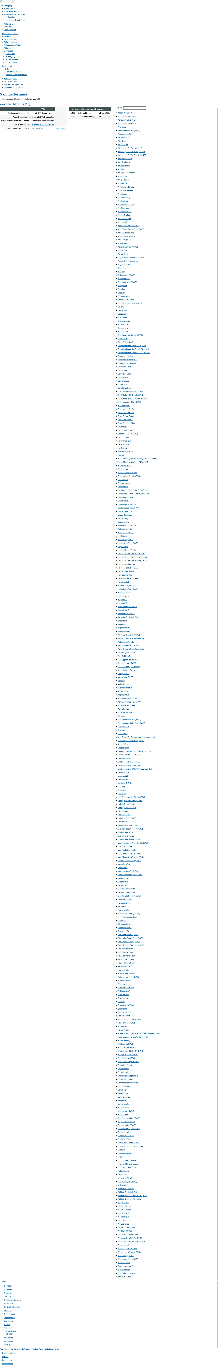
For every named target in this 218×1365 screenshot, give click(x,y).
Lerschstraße (123, 772)
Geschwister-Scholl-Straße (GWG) (132, 490)
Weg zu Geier (123, 1203)
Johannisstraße (124, 631)
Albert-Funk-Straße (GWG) (129, 130)
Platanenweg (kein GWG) (128, 977)
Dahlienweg (122, 370)
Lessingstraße (123, 776)
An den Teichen (124, 215)
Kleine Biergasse (125, 684)
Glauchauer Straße (125, 497)
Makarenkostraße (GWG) (128, 825)
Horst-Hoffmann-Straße (127, 607)
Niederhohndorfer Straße (128, 917)
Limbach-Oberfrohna (12, 1307)
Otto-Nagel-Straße (125, 949)
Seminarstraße (124, 1097)
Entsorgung (7, 6)
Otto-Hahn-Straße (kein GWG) (130, 938)
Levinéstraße (123, 779)
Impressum (7, 1360)
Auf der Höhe (123, 254)
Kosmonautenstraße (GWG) (129, 719)
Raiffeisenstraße (124, 1012)
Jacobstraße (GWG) (126, 614)
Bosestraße (122, 314)
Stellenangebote (10, 39)
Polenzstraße (123, 998)
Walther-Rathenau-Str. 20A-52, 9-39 (132, 1196)
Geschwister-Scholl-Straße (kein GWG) (134, 494)
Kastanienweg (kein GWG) (129, 666)
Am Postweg (123, 201)
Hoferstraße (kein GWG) (128, 589)
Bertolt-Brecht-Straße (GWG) (130, 303)
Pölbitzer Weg (123, 995)
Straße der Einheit (125, 1139)
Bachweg (121, 271)
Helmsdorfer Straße (126, 571)
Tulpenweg (122, 1174)
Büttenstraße (123, 331)
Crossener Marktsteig (127, 363)
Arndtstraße (122, 243)
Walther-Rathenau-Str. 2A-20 (129, 1199)
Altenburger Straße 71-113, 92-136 (132, 155)
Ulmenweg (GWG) (125, 1178)
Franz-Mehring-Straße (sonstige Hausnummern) (138, 458)
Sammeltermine (10, 8)
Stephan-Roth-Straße (126, 1121)
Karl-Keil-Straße (124, 656)
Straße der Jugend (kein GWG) (130, 1146)
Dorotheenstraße (125, 388)
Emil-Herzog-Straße (126, 409)
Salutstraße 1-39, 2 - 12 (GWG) (131, 1051)
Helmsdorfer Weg (125, 575)
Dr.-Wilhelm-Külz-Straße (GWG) (131, 395)
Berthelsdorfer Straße (126, 300)
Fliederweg (122, 448)
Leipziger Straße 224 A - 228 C (130, 765)
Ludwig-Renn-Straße (126, 804)
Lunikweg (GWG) (125, 815)
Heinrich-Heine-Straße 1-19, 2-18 (131, 554)
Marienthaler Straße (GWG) (129, 839)
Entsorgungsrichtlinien (13, 45)
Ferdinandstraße (124, 441)
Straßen (119, 108)
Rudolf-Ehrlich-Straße (126, 1047)
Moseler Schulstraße (126, 889)
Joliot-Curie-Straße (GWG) (129, 635)
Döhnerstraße (123, 381)
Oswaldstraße (123, 931)
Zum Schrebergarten (126, 1273)
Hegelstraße (123, 547)
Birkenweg (122, 307)
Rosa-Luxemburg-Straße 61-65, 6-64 (133, 1037)
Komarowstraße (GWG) (128, 698)
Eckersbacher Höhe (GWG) (129, 402)
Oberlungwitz (9, 1318)
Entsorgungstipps (13, 56)
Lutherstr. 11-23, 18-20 (127, 822)
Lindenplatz (122, 790)
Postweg (121, 1002)
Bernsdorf (8, 1286)
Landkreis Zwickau (11, 81)
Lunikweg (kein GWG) (127, 818)
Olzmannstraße (124, 924)
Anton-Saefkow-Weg (126, 236)
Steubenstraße (124, 1132)
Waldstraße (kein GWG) (128, 1192)
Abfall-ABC (8, 27)
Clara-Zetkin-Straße (126, 342)
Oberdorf (9, 1334)
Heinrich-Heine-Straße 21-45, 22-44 (132, 557)
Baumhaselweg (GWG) (127, 282)
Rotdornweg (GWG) (126, 1044)
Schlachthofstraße (125, 1065)
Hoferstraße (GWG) (126, 585)
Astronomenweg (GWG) (128, 247)
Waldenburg (9, 1341)
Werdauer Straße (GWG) (128, 1234)
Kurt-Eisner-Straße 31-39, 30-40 (131, 741)
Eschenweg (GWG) (126, 430)
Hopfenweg (122, 599)
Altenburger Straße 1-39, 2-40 (130, 148)
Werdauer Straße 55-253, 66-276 (131, 1241)
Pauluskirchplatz (124, 966)
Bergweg (121, 293)
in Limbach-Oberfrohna (15, 20)
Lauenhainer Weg (125, 758)
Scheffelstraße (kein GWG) (129, 1062)
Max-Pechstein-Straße (127, 850)
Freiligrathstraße (124, 465)
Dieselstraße (123, 377)
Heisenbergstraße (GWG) (128, 568)
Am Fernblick (123, 183)
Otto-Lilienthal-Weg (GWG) (129, 942)
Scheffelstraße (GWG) (127, 1058)
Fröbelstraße (123, 480)
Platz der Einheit (124, 980)
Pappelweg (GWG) (125, 952)
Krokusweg (122, 730)
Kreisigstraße (123, 726)
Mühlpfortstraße (124, 899)
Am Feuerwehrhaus (126, 187)
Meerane (7, 1310)
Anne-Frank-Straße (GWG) (129, 226)
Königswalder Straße (126, 705)
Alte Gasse (122, 141)
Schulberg (122, 1090)
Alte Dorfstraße (124, 137)
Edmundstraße (124, 405)
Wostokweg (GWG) (126, 1256)
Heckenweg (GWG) (126, 540)
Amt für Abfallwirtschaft (13, 84)
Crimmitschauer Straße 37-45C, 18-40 (133, 349)
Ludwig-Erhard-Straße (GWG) (130, 801)
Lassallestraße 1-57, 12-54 (129, 755)
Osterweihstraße (124, 928)
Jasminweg (122, 624)
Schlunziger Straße (125, 1079)
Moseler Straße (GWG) (127, 892)
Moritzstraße (123, 882)
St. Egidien (8, 1338)
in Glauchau (10, 17)
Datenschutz (7, 1364)
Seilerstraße (123, 1093)
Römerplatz (122, 1026)
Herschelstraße (124, 582)
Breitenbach (11, 1331)
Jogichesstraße (124, 628)
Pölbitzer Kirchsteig (126, 987)
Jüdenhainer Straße (126, 642)
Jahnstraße (122, 621)
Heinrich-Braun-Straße (127, 550)
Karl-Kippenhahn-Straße (128, 659)
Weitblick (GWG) (125, 1231)
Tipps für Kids (11, 62)
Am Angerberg (124, 166)
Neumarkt (122, 906)
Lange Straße (123, 748)
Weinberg (122, 1220)
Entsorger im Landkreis (13, 87)
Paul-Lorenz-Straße (126, 959)
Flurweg (121, 455)
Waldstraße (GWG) (126, 1189)
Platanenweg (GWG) (126, 973)
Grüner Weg (123, 518)
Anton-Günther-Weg (126, 233)
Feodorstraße (123, 437)
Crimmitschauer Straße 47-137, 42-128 (134, 353)
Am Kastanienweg (125, 190)
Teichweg (121, 1157)
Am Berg (121, 169)
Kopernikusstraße (125, 712)
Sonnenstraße (123, 1104)
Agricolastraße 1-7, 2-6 (127, 120)
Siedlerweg (122, 1100)
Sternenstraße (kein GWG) (129, 1129)
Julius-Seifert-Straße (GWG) (129, 645)
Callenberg (8, 1289)
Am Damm (122, 176)
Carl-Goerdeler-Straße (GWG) (130, 335)
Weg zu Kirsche (124, 1210)
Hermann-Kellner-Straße (128, 578)
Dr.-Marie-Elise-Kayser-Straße (130, 391)
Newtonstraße (123, 910)
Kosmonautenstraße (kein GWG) (131, 723)
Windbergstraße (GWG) (127, 1248)
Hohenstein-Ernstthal (12, 1300)
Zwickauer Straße (125, 1277)
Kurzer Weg (123, 744)
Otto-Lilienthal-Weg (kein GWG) (131, 945)
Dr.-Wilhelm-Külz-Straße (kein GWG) (133, 398)
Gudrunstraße (123, 522)
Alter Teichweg (124, 162)
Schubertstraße (124, 1086)
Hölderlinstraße (124, 592)
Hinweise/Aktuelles (10, 33)
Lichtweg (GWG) (125, 783)
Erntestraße (122, 427)
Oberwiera (8, 1321)
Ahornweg (122, 127)
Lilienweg (121, 786)
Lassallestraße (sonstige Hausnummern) (134, 751)
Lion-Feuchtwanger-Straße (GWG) (132, 797)
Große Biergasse (125, 515)
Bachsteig (122, 268)
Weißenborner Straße (126, 1227)
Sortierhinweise (12, 59)
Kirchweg (121, 681)
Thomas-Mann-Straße (127, 1160)
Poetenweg (122, 984)
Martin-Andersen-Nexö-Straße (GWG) (133, 843)
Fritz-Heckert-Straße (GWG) (129, 476)
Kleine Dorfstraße (125, 688)
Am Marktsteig (124, 197)
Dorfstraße (122, 384)
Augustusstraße (124, 264)
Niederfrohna (9, 1314)
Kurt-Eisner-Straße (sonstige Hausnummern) (136, 737)
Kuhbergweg (123, 734)
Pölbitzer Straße (124, 991)
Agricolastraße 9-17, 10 (127, 123)
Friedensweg (123, 469)
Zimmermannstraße (126, 1266)
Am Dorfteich (123, 180)
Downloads (8, 51)
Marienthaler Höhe (125, 832)
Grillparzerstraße (125, 511)
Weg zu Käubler (124, 1206)
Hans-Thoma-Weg (125, 532)
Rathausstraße (124, 1016)
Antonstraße (123, 240)
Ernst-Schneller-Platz (126, 423)
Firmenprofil (7, 66)
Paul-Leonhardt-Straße (127, 956)
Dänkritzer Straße (125, 374)
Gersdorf (7, 1293)
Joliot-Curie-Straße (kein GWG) (131, 638)
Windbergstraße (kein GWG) (129, 1252)
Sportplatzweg (123, 1107)
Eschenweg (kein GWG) (128, 434)
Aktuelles (7, 36)
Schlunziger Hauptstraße (128, 1076)
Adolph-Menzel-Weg (126, 113)
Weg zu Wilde (123, 1213)
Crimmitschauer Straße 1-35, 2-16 (132, 346)
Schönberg (8, 1328)
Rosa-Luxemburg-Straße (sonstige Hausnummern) (139, 1033)
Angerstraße (123, 222)
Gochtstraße (123, 501)
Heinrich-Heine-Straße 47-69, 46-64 (132, 561)
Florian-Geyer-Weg (125, 451)
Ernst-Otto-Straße (125, 420)
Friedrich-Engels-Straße (127, 473)
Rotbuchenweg (124, 1040)
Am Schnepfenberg (126, 204)
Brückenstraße (124, 321)
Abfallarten (8, 24)
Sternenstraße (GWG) (127, 1125)
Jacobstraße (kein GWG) (128, 617)
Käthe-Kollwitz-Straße (127, 670)
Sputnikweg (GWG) (126, 1111)
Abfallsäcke (8, 48)
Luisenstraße (123, 811)
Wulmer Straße (124, 1263)
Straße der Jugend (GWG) (129, 1143)
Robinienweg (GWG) (126, 1023)
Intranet (5, 1357)
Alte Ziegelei (123, 144)
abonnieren (60, 128)
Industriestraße (124, 610)
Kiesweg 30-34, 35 (125, 677)
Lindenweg (122, 793)
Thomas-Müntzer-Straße (128, 1164)
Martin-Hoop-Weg (125, 846)
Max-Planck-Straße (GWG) (129, 853)
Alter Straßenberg (125, 159)
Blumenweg (122, 310)
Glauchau (8, 1296)
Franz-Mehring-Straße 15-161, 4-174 (133, 462)
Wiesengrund (123, 1245)
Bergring (121, 289)
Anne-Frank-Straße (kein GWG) (131, 229)
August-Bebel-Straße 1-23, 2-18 (131, 257)
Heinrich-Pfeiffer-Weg (126, 564)
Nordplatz (122, 920)
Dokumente (10, 54)
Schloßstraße (123, 1072)
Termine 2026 (37, 128)
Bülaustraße (123, 324)
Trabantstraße (123, 1171)
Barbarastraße (124, 279)
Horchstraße (123, 603)
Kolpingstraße (123, 695)
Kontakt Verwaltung (13, 72)
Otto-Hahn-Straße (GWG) (128, 935)
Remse (7, 1325)
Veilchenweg (123, 1185)
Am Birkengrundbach (126, 173)
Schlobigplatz (123, 1069)
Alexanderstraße (124, 134)
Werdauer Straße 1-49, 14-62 (130, 1238)
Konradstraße (123, 709)
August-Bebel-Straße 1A (128, 261)
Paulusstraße (123, 970)
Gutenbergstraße (125, 529)
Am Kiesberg (123, 194)
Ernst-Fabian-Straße (126, 416)
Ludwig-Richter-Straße (127, 808)
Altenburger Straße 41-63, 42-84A (131, 152)
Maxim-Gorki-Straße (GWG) (129, 860)
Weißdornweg (123, 1224)
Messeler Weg (124, 864)
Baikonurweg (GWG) (126, 275)
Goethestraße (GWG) (127, 504)
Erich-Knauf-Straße (126, 413)
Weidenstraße (123, 1217)
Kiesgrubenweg (124, 674)
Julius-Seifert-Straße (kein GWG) (131, 649)
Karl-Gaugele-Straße (126, 652)
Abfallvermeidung (11, 42)
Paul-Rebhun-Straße (126, 963)
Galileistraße (123, 487)
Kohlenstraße (123, 691)
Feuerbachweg (124, 444)
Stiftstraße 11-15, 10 (126, 1136)
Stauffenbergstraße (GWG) (129, 1118)
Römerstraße (123, 1030)
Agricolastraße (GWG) (127, 116)
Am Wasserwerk (124, 211)
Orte (4, 1281)
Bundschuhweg (124, 328)
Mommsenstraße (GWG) (128, 871)
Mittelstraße (122, 868)
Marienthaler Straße (126, 836)
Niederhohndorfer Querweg (129, 913)
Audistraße (122, 250)
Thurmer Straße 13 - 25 (127, 1167)
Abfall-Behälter (10, 30)
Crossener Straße (125, 367)
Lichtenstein (9, 1303)
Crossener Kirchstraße (127, 360)
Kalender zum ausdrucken (43, 124)
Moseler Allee (123, 885)
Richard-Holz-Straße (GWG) (129, 1019)
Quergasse (122, 1009)
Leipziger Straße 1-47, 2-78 (129, 762)
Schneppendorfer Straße (128, 1083)
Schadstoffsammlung (12, 11)
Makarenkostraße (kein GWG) (130, 829)
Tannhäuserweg (124, 1153)
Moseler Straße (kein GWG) (129, 896)
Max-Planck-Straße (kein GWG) (131, 857)
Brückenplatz (123, 317)
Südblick (121, 1150)
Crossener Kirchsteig (126, 356)
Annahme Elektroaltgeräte (14, 14)
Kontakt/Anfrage (9, 1353)
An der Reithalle (124, 219)
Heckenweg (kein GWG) (128, 543)
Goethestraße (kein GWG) (129, 508)
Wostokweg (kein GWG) (128, 1259)
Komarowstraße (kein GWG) (129, 702)
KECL (6, 69)
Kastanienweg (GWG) (127, 663)
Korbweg (121, 716)
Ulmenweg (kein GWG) (127, 1181)
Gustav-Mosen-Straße (127, 525)
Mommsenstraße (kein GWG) (130, 875)
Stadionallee (123, 1114)
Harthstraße (123, 536)
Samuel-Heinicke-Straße (128, 1054)
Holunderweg (123, 596)
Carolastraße (123, 338)
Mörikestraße (123, 878)
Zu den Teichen (124, 1270)
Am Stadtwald (123, 208)
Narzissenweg (124, 903)
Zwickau (7, 1345)
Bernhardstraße (124, 296)
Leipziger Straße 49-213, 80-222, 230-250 (135, 769)
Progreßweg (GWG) (126, 1005)
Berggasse (122, 286)
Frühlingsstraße (124, 483)
